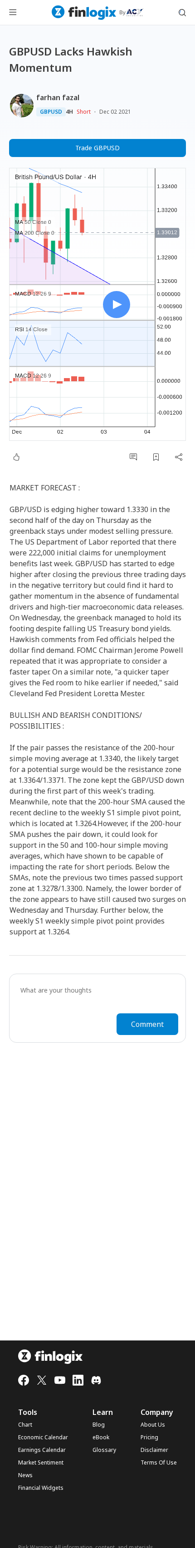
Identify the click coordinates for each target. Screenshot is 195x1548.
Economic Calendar (43, 1437)
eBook (101, 1437)
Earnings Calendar (42, 1450)
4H (69, 112)
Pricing (149, 1437)
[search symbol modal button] (182, 12)
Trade (97, 147)
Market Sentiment (40, 1462)
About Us (153, 1424)
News (25, 1475)
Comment (147, 1024)
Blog (99, 1424)
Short (84, 112)
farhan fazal (57, 97)
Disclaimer (154, 1450)
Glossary (104, 1450)
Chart (25, 1424)
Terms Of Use (159, 1462)
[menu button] (12, 12)
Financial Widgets (40, 1488)
